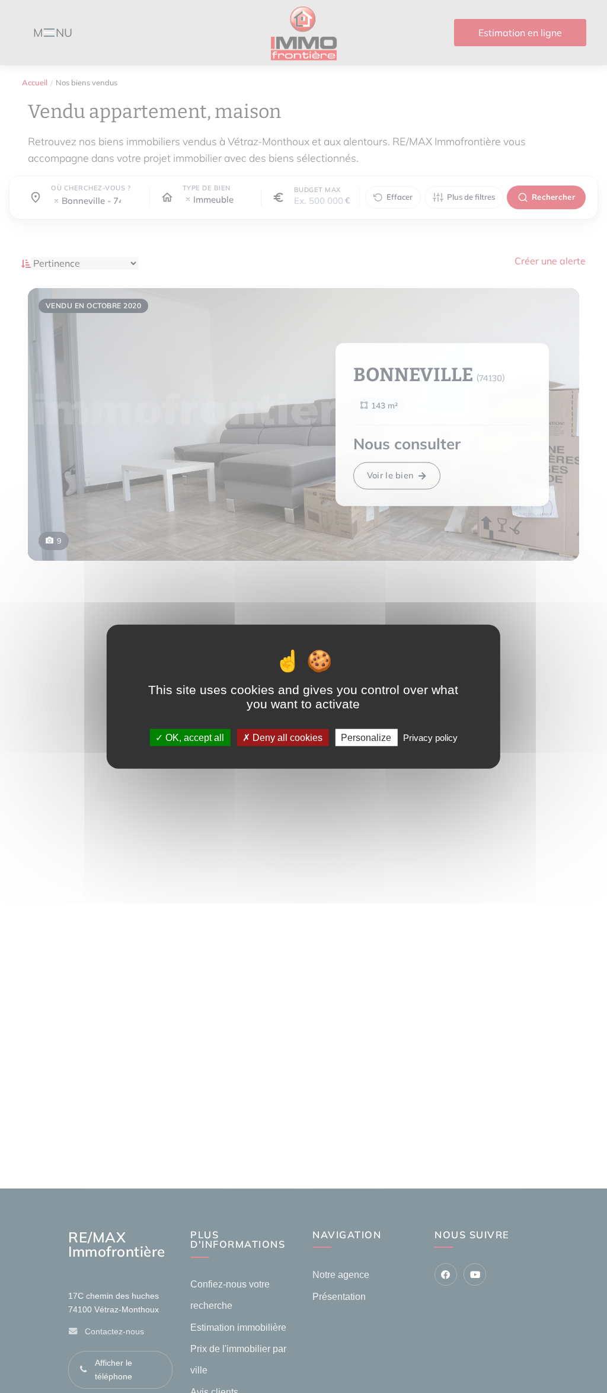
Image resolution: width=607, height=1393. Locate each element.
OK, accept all (193, 737)
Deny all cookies (286, 737)
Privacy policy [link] (430, 737)
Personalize (366, 737)
